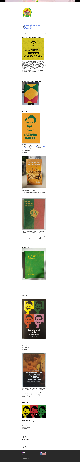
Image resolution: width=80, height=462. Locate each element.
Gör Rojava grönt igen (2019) (28, 27)
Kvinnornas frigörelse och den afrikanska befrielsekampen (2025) (33, 23)
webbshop (35, 33)
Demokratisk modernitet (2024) (28, 24)
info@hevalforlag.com (38, 34)
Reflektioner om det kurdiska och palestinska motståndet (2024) (32, 25)
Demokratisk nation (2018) (27, 28)
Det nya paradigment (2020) (28, 26)
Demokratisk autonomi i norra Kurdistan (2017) (30, 29)
